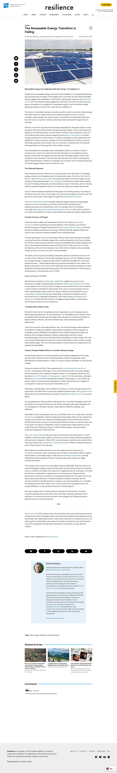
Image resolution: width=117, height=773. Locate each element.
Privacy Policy (26, 761)
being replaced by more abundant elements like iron (52, 209)
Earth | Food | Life (31, 514)
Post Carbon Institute (108, 11)
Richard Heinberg (32, 36)
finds (71, 258)
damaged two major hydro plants (55, 443)
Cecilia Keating (77, 668)
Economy (43, 14)
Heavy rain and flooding (34, 435)
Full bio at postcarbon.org (55, 618)
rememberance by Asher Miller (59, 570)
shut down (31, 417)
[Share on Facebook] (45, 551)
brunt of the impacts (73, 135)
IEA (89, 176)
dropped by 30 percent (72, 197)
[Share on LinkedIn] (72, 551)
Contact (83, 751)
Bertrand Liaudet (54, 667)
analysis (43, 238)
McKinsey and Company (44, 179)
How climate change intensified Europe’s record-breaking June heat (81, 665)
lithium (60, 281)
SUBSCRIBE (106, 5)
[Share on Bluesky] (31, 551)
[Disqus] (58, 709)
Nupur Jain (29, 670)
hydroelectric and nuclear (76, 394)
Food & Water (66, 14)
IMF (29, 179)
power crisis (35, 379)
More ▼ (86, 14)
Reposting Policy (13, 761)
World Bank (79, 176)
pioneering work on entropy (70, 227)
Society (77, 14)
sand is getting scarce (76, 284)
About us (74, 751)
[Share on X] (58, 551)
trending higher (48, 281)
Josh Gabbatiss (75, 672)
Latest (25, 14)
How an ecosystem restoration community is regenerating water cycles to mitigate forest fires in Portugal (35, 666)
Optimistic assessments (34, 202)
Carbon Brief (83, 672)
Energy (34, 14)
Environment (54, 14)
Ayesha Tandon (85, 668)
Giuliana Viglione (75, 670)
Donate (92, 751)
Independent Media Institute (63, 36)
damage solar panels (73, 455)
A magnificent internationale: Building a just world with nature (58, 664)
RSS (108, 751)
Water (64, 402)
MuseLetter (56, 607)
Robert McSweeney (86, 670)
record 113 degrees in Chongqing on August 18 (50, 376)
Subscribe (101, 751)
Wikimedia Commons (49, 537)
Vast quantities (55, 181)
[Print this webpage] (86, 551)
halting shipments (83, 391)
